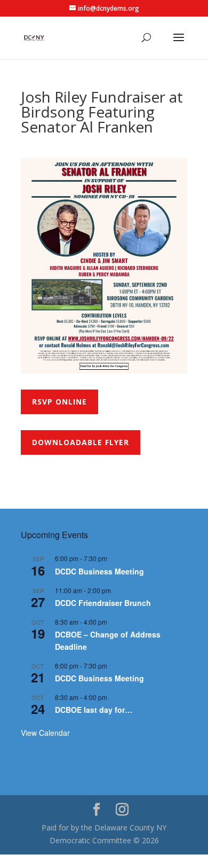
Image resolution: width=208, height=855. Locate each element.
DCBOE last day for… (93, 709)
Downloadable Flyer (80, 442)
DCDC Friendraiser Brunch (103, 602)
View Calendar (45, 732)
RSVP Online (59, 402)
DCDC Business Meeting (99, 571)
